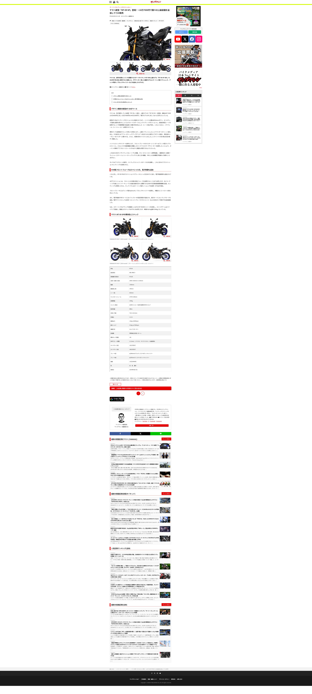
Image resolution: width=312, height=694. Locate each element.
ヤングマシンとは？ (134, 679)
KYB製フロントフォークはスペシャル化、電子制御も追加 (127, 99)
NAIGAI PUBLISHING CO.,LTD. (154, 682)
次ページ (115, 384)
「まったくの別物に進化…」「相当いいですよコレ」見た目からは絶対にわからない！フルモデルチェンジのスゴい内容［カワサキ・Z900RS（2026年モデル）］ (135, 566)
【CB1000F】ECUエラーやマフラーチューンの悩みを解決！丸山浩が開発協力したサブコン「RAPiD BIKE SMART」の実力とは (134, 500)
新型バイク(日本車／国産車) (118, 21)
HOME (112, 669)
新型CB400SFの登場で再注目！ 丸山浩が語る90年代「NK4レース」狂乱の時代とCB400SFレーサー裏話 (134, 529)
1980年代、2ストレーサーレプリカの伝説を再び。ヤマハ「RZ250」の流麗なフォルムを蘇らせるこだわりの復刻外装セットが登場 (134, 474)
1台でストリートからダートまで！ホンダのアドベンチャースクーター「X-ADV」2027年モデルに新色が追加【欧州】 (135, 576)
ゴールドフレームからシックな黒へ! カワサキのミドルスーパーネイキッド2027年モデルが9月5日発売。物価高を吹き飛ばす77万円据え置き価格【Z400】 (135, 538)
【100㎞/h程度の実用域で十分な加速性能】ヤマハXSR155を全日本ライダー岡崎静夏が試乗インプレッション (135, 465)
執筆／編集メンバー (152, 679)
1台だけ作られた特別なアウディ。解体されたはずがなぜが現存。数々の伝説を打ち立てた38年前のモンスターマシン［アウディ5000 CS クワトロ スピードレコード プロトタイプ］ (191, 119)
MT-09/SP (161, 21)
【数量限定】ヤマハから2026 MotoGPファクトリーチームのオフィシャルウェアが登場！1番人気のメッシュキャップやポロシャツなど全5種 (134, 455)
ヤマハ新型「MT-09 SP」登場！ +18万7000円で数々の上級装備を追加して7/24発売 (149, 669)
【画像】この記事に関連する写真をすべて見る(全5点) (126, 388)
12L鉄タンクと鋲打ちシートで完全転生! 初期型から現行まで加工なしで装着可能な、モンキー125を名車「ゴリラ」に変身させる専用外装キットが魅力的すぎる (135, 585)
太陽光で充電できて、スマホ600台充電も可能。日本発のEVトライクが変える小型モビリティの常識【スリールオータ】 (134, 555)
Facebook (152, 421)
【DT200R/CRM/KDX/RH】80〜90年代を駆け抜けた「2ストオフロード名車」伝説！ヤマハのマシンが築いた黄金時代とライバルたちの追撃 (135, 484)
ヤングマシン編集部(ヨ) (128, 16)
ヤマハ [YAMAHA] (115, 23)
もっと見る (166, 439)
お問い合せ (179, 679)
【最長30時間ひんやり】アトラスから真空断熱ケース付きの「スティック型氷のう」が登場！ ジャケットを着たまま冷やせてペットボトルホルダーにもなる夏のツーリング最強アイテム (134, 643)
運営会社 (173, 679)
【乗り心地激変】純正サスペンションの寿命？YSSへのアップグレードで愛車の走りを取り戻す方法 (134, 654)
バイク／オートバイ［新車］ (122, 669)
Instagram (159, 421)
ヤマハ (133, 87)
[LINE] (160, 433)
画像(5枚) (142, 74)
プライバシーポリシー (164, 679)
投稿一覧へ (151, 425)
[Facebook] (120, 433)
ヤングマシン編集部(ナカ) (188, 123)
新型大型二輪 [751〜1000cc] (141, 21)
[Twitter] (140, 433)
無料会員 (194, 32)
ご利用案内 (143, 679)
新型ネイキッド (153, 21)
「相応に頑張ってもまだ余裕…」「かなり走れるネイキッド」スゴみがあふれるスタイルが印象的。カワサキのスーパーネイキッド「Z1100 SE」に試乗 (135, 510)
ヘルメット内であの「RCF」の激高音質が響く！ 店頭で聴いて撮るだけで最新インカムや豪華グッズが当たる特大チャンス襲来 (135, 632)
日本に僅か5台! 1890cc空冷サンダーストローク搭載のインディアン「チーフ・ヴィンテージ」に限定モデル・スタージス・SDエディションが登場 (135, 611)
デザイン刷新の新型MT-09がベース (121, 96)
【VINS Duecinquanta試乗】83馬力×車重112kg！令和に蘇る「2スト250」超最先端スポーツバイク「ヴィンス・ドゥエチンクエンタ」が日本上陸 (135, 595)
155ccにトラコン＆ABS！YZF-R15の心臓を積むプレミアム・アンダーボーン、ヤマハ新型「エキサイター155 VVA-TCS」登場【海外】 (135, 446)
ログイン (181, 32)
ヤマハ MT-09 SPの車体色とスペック (122, 102)
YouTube (145, 421)
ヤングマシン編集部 (187, 104)
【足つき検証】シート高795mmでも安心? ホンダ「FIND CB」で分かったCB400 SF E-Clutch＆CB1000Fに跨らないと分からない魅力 (135, 519)
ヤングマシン (130, 21)
